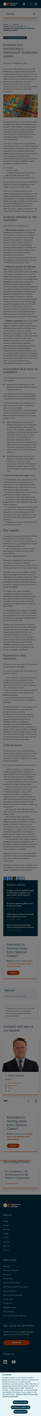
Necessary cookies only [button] (20, 1407)
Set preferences (20, 1412)
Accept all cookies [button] (20, 1402)
